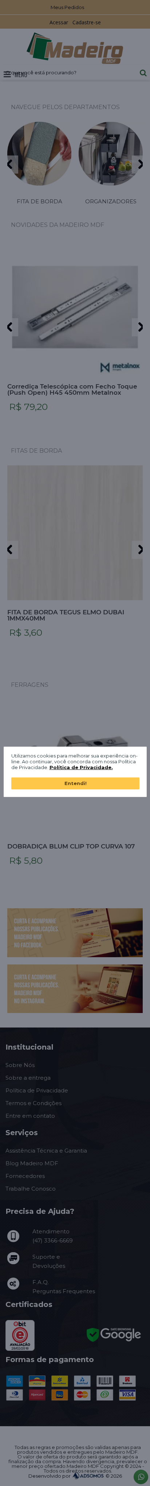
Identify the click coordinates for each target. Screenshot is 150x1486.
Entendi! (75, 783)
